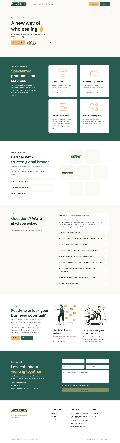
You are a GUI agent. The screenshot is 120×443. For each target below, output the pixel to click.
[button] (83, 216)
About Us (33, 4)
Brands (41, 4)
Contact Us (49, 4)
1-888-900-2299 (22, 388)
